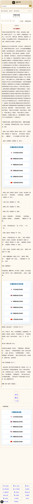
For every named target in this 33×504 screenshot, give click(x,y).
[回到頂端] (1, 501)
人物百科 (6, 498)
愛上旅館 (6, 501)
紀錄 (22, 21)
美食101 (27, 486)
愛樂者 (27, 495)
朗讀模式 (17, 28)
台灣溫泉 (17, 495)
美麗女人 (17, 501)
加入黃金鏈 (6, 486)
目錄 (17, 398)
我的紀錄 (29, 21)
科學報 (17, 498)
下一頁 (16, 401)
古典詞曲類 (5, 11)
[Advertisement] (16, 465)
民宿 (28, 498)
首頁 (17, 394)
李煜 (11, 11)
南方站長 (6, 495)
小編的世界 (6, 492)
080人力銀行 (17, 486)
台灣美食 (17, 492)
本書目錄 (17, 11)
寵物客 (28, 489)
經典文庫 (28, 492)
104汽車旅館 (17, 489)
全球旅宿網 (6, 489)
